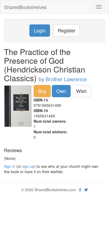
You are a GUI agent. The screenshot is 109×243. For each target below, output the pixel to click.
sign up (28, 166)
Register (66, 30)
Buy (42, 90)
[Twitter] (86, 189)
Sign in (9, 166)
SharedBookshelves (25, 6)
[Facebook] (80, 189)
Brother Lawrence (66, 79)
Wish (81, 90)
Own (61, 90)
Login (40, 30)
